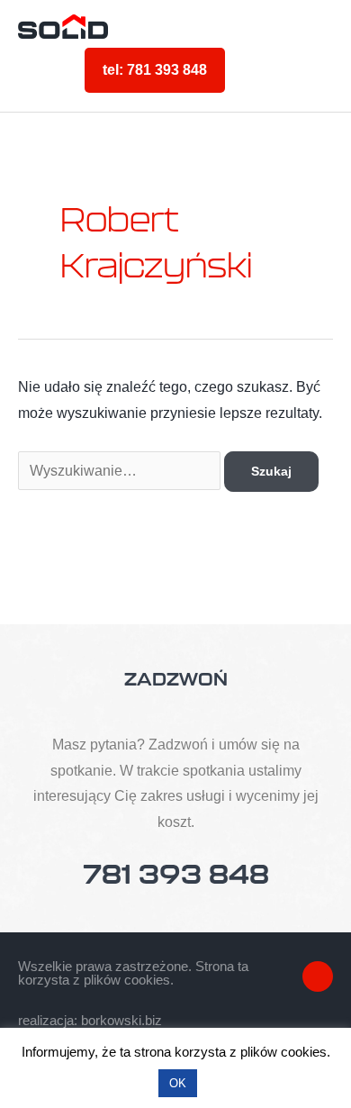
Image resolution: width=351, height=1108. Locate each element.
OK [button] (177, 1083)
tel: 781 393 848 (155, 69)
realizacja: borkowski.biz (90, 1020)
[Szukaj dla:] (121, 470)
